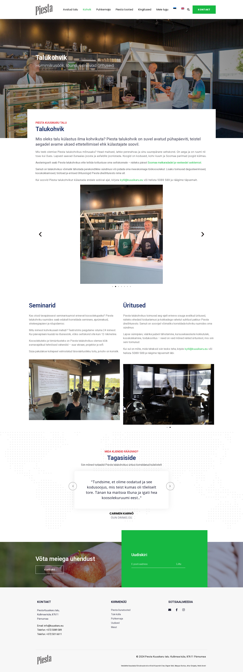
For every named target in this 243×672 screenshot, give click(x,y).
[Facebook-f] (176, 609)
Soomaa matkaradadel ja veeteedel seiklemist (174, 162)
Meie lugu (162, 9)
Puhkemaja (103, 9)
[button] (40, 234)
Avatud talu (70, 9)
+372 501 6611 (54, 634)
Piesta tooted (124, 9)
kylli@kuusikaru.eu (131, 180)
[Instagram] (183, 609)
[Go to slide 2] (115, 286)
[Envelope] (169, 609)
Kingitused (144, 9)
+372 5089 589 (54, 630)
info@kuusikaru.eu (53, 625)
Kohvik (87, 9)
